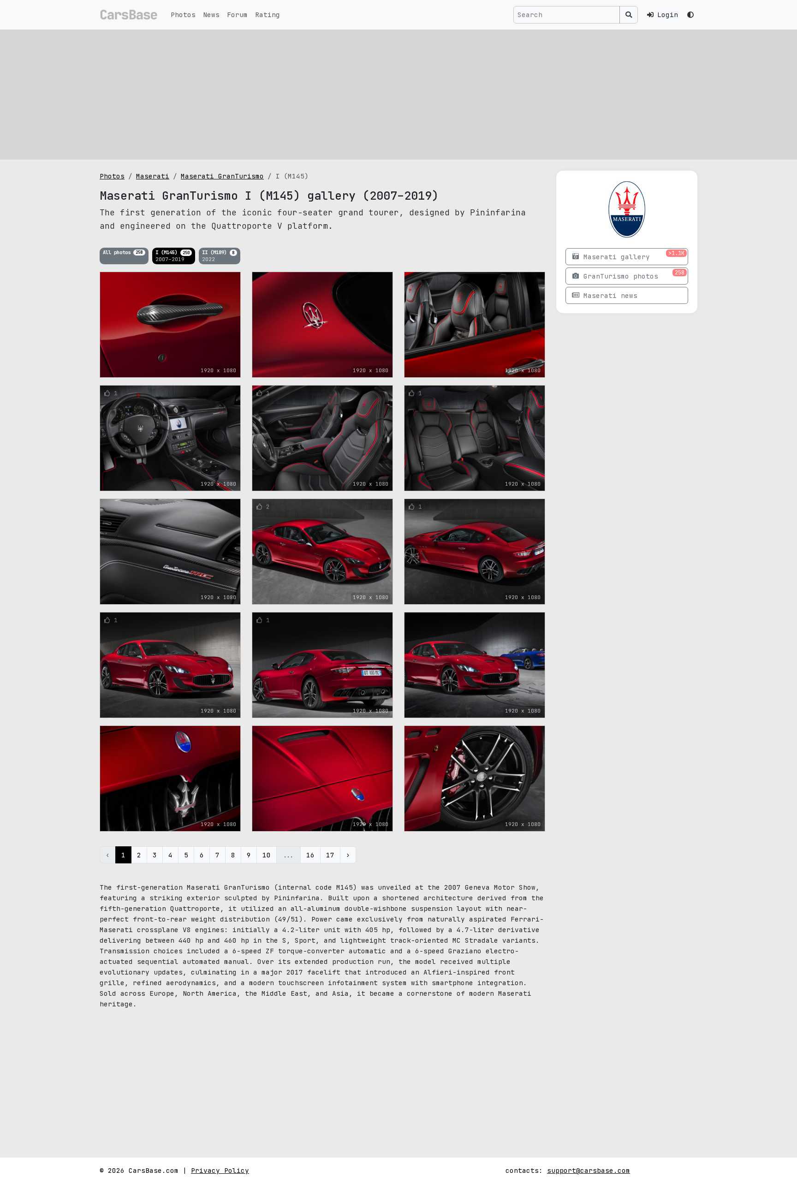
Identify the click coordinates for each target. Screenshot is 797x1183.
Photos (183, 14)
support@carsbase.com (588, 1170)
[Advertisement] (398, 94)
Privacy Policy (220, 1170)
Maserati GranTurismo (222, 176)
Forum (237, 14)
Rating (267, 14)
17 (330, 854)
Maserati (152, 176)
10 (266, 854)
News (211, 14)
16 (310, 854)
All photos (123, 252)
